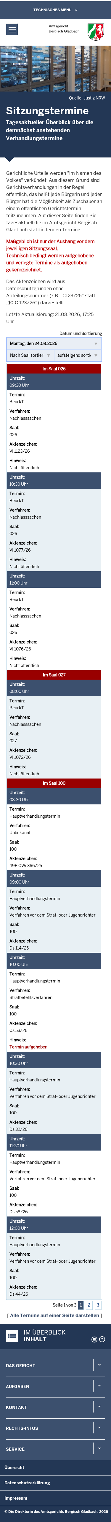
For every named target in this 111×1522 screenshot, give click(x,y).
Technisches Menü (52, 10)
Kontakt (16, 1407)
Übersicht (14, 1467)
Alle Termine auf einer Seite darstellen (54, 1315)
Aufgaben (17, 1386)
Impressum (15, 1498)
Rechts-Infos (22, 1428)
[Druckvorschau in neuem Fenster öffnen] (93, 1339)
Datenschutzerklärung (27, 1483)
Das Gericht (20, 1365)
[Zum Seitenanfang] (102, 1339)
